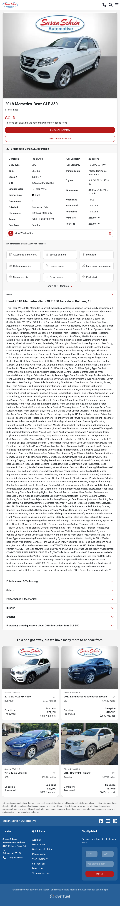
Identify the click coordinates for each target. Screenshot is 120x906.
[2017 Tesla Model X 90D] (30, 744)
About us (37, 839)
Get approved (39, 844)
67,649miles (108, 700)
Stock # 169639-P (72, 693)
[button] (104, 5)
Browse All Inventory (60, 130)
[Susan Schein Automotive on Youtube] (106, 821)
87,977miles (49, 700)
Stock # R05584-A (12, 693)
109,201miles (49, 777)
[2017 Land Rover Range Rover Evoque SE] (89, 667)
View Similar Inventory (60, 138)
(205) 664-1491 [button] (15, 857)
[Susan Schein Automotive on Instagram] (114, 821)
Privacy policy (39, 854)
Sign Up (99, 873)
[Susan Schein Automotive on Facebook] (99, 821)
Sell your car (38, 863)
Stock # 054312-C (12, 769)
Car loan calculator (42, 849)
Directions (37, 868)
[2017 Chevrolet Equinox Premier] (89, 744)
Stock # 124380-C (72, 769)
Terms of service (41, 873)
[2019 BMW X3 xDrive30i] (30, 667)
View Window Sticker (26, 233)
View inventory (40, 859)
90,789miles (108, 777)
